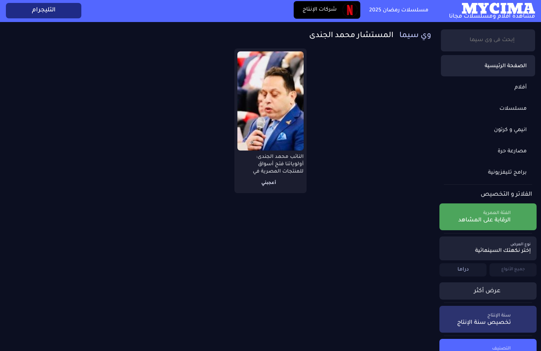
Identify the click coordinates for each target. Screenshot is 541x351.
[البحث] (523, 40)
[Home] (438, 11)
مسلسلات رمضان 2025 (398, 11)
